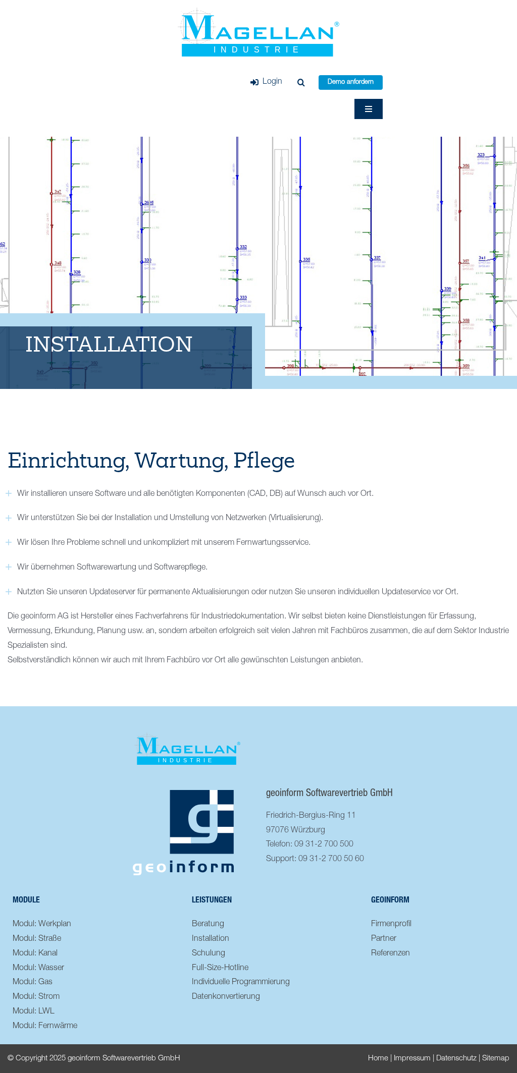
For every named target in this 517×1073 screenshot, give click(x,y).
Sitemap (495, 1058)
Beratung (208, 925)
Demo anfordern (351, 82)
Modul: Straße (37, 939)
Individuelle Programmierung (241, 983)
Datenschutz (456, 1058)
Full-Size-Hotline (220, 969)
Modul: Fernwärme (45, 1027)
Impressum (412, 1058)
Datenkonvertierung (226, 997)
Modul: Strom (36, 997)
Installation (210, 939)
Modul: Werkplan (42, 925)
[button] (301, 83)
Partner (383, 939)
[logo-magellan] (258, 12)
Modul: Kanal (35, 954)
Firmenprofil (391, 925)
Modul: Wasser (38, 969)
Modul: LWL (34, 1012)
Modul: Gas (33, 983)
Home (378, 1058)
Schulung (208, 954)
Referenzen (390, 954)
